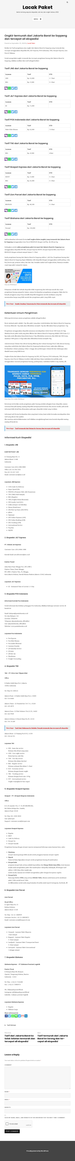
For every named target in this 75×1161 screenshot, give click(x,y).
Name (7, 1092)
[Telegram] (19, 1015)
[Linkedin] (26, 1015)
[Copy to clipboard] (6, 88)
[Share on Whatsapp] (9, 88)
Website (8, 1107)
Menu (36, 19)
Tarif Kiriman (11, 1025)
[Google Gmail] (22, 1015)
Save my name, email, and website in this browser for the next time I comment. (35, 1118)
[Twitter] (9, 1015)
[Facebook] (6, 1015)
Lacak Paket (37, 7)
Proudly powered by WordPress (37, 1151)
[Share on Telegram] (15, 88)
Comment (8, 1065)
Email (7, 1099)
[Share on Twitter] (12, 88)
